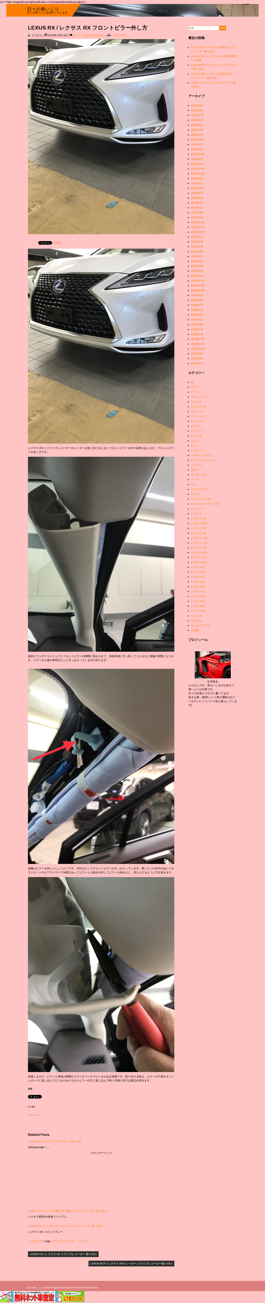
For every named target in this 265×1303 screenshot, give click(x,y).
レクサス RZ (198, 557)
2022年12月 (198, 168)
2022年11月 (198, 173)
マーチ (195, 479)
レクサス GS (198, 518)
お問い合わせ (199, 10)
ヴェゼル (196, 620)
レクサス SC (198, 562)
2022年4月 (197, 202)
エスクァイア (199, 406)
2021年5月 (197, 256)
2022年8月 (197, 183)
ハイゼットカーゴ (201, 455)
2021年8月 (197, 241)
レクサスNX (198, 596)
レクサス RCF (199, 552)
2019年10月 (198, 348)
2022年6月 (197, 193)
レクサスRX (118, 35)
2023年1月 (197, 163)
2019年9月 (197, 353)
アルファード (199, 396)
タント (195, 445)
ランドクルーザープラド (205, 503)
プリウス (196, 464)
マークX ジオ (199, 474)
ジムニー (196, 440)
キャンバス (197, 421)
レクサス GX (198, 528)
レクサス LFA (199, 542)
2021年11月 (198, 227)
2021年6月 (197, 251)
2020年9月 (197, 295)
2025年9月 (197, 110)
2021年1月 (197, 275)
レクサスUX (198, 610)
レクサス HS (198, 533)
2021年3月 (197, 266)
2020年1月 (197, 334)
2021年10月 (198, 232)
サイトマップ (145, 10)
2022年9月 (197, 178)
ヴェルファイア (200, 625)
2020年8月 (197, 300)
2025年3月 (197, 134)
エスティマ (197, 411)
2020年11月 (198, 285)
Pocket (57, 242)
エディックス (199, 416)
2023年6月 (197, 159)
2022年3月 (197, 207)
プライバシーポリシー (223, 10)
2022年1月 (197, 217)
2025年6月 (197, 120)
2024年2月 (197, 149)
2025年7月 (197, 115)
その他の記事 (179, 10)
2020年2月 (197, 329)
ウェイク (196, 401)
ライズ (195, 494)
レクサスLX (198, 591)
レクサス (196, 513)
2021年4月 (197, 261)
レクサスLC (198, 581)
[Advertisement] (101, 1180)
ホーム (130, 10)
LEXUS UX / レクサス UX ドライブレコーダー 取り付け (63, 1254)
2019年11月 (198, 343)
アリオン (196, 391)
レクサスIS (197, 576)
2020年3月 (197, 324)
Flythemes (93, 1287)
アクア (195, 387)
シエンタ (196, 435)
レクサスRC (198, 601)
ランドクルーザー (201, 499)
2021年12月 (198, 222)
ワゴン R (196, 615)
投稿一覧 (163, 10)
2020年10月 (198, 290)
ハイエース (197, 450)
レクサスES (198, 571)
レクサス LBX (199, 537)
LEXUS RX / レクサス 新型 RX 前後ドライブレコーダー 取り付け (67, 1210)
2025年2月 (197, 139)
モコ (193, 484)
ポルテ (195, 469)
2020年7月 (197, 304)
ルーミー (196, 508)
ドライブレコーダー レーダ (69, 1241)
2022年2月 (197, 212)
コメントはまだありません (89, 35)
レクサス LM (198, 547)
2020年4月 (197, 319)
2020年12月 (198, 280)
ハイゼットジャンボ (203, 460)
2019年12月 (198, 339)
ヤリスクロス (199, 489)
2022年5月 (197, 197)
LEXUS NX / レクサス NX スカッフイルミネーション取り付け (65, 1226)
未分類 (195, 630)
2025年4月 (197, 129)
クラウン (196, 426)
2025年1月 (197, 144)
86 (192, 382)
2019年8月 (197, 358)
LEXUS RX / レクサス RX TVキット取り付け (55, 1141)
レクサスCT (198, 567)
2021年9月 (197, 236)
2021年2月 (197, 270)
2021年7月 (197, 246)
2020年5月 (197, 314)
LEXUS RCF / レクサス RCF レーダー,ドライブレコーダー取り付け (131, 1263)
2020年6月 (197, 309)
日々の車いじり (43, 8)
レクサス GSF (199, 523)
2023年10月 (198, 154)
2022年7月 (197, 188)
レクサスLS (198, 586)
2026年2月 (197, 105)
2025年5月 (197, 124)
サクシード (197, 430)
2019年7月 (197, 363)
